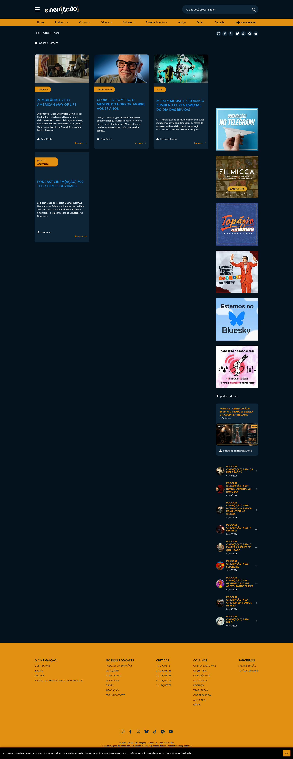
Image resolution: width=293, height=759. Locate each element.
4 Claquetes (163, 680)
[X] (230, 33)
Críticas (83, 22)
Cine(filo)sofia (202, 695)
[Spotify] (249, 33)
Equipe (39, 670)
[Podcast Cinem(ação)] (237, 271)
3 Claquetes (163, 675)
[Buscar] (254, 10)
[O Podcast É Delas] (237, 366)
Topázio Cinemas (248, 670)
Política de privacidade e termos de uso (59, 680)
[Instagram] (218, 33)
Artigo (182, 22)
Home (40, 22)
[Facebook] (224, 33)
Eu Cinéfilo (200, 680)
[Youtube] (255, 33)
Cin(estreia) (200, 670)
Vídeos (105, 22)
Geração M (112, 670)
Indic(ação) (113, 690)
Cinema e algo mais (204, 665)
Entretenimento (155, 22)
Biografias (112, 680)
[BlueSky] (237, 33)
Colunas (127, 22)
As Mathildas (114, 675)
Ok (286, 753)
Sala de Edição (247, 665)
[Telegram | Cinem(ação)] (237, 128)
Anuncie (219, 22)
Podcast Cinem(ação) (119, 665)
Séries (200, 22)
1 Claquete (163, 665)
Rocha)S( (198, 685)
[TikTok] (243, 33)
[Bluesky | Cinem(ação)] (237, 319)
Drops (109, 685)
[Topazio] (237, 224)
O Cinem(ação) (46, 660)
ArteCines (199, 700)
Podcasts (60, 22)
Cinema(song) (201, 675)
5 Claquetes (163, 685)
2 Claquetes (163, 670)
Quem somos (42, 665)
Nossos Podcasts (120, 660)
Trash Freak (200, 690)
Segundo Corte (115, 695)
